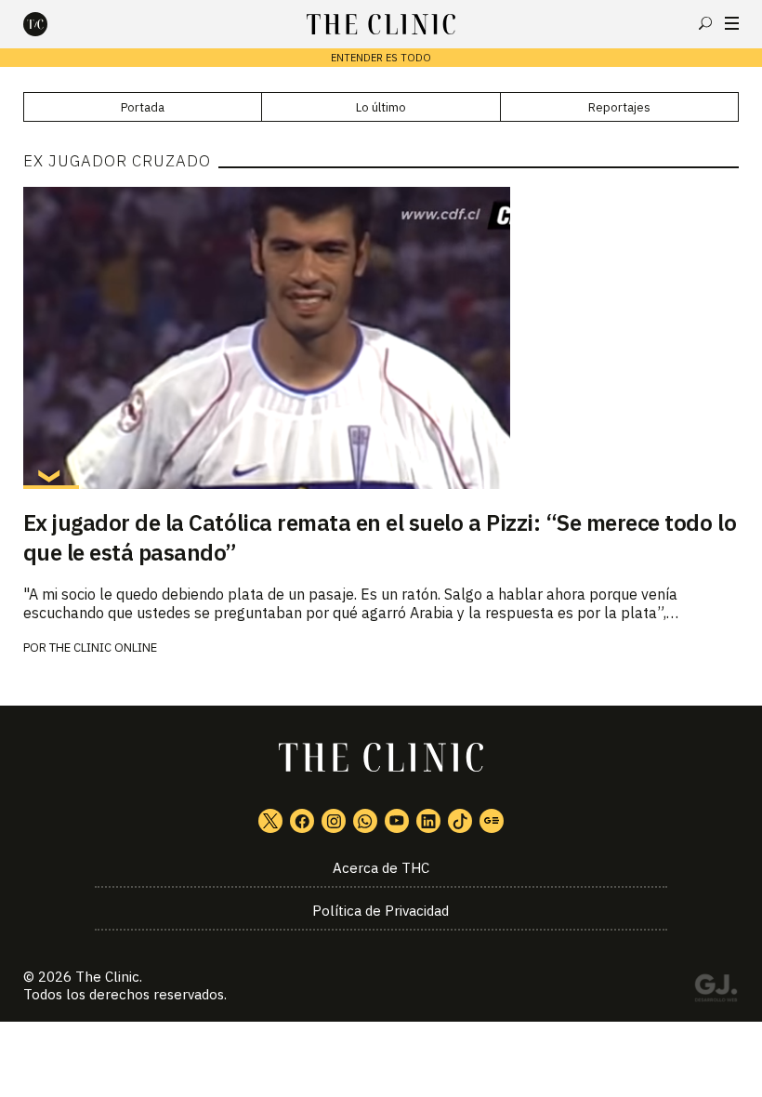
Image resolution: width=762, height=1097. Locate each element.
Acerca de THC (381, 868)
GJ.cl (715, 991)
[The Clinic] (51, 24)
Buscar (705, 23)
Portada (142, 107)
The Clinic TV (397, 821)
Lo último (381, 107)
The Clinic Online (103, 647)
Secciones (732, 23)
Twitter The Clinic (270, 821)
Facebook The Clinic (302, 821)
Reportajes (619, 107)
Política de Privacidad (380, 910)
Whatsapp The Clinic (365, 821)
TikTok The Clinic (460, 821)
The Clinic (107, 976)
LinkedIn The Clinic (428, 821)
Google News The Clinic (492, 821)
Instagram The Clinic (334, 821)
